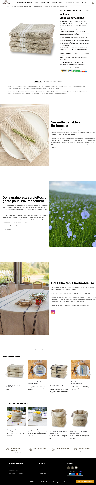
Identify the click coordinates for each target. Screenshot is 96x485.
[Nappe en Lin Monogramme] (87, 10)
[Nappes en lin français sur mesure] (88, 10)
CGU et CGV (12, 467)
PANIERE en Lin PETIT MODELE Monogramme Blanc (36, 429)
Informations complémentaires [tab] (53, 81)
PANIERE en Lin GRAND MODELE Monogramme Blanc (16, 429)
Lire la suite (37, 392)
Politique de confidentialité (16, 473)
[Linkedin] (76, 467)
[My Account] (85, 2)
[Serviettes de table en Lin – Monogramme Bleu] (80, 369)
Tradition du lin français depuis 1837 (56, 482)
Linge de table (27, 6)
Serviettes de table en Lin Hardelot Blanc (13, 386)
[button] (91, 2)
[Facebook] (68, 467)
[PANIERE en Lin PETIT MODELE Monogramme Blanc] (37, 416)
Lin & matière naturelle (17, 6)
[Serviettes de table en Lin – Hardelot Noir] (59, 371)
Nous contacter (42, 473)
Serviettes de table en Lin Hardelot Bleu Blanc (35, 383)
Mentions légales (13, 470)
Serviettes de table (37, 6)
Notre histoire (42, 467)
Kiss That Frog (82, 23)
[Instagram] (72, 467)
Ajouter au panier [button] (15, 392)
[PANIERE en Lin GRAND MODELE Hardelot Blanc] (58, 418)
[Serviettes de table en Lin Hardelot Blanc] (15, 371)
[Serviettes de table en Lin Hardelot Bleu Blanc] (37, 369)
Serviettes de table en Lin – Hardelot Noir (57, 386)
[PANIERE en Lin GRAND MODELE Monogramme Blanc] (16, 416)
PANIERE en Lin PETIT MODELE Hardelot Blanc (79, 432)
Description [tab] (37, 81)
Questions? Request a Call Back (85, 481)
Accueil (8, 6)
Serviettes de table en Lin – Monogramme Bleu (79, 383)
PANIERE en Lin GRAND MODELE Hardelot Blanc (58, 432)
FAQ (39, 470)
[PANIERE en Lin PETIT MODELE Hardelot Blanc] (79, 418)
